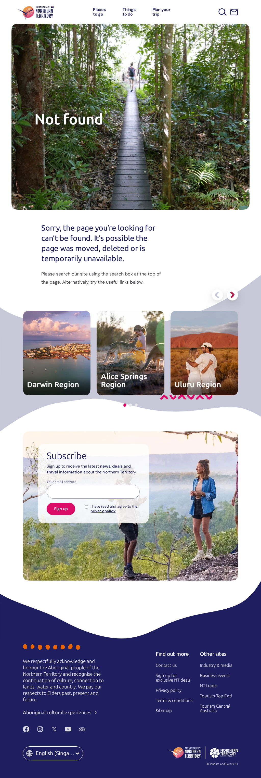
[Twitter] (54, 729)
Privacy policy (168, 690)
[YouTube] (68, 729)
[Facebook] (26, 729)
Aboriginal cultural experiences (58, 713)
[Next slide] (232, 294)
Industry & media (216, 665)
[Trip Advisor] (82, 729)
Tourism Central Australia (215, 708)
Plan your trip (161, 12)
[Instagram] (40, 729)
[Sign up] (234, 12)
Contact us (166, 665)
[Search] (222, 12)
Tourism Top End (216, 695)
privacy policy (102, 511)
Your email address (61, 482)
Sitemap (164, 710)
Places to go (99, 12)
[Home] (36, 12)
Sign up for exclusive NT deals (173, 678)
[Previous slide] (217, 294)
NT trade (208, 685)
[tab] (124, 405)
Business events (215, 675)
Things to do (129, 12)
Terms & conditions (174, 700)
